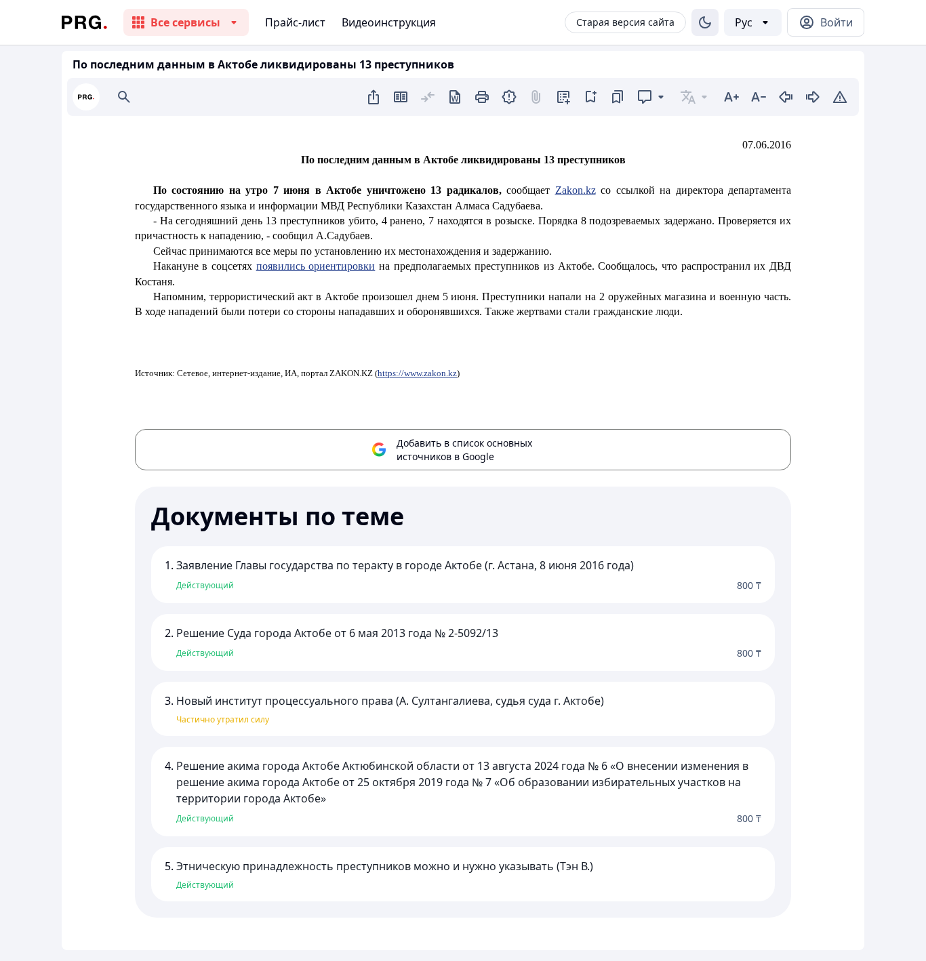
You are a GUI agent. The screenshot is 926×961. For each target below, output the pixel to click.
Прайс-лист (295, 22)
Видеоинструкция (389, 22)
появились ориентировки (316, 266)
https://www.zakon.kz (417, 373)
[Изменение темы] (705, 22)
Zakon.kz (575, 190)
